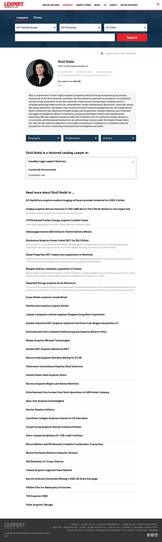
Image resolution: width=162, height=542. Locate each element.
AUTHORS (88, 530)
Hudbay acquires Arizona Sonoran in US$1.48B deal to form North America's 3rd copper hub (78, 209)
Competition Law (36, 175)
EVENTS (113, 5)
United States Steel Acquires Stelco (46, 375)
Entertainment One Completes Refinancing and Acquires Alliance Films (66, 332)
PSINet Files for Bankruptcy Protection (48, 487)
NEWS (97, 5)
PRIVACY (75, 524)
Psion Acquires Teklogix (39, 505)
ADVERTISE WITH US (97, 527)
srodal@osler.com (106, 72)
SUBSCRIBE (138, 527)
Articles (107, 138)
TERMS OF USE (128, 524)
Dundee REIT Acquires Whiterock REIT (47, 349)
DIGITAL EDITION (74, 530)
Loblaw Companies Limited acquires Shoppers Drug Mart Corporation (65, 314)
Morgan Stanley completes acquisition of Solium (54, 269)
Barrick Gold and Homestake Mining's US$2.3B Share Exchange (62, 479)
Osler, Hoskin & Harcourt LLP (77, 66)
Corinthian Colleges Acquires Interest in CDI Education (57, 418)
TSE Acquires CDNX (37, 496)
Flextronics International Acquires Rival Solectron (54, 366)
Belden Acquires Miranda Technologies (48, 340)
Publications (73, 138)
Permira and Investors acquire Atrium (47, 306)
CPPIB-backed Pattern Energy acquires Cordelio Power (57, 220)
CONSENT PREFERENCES (108, 524)
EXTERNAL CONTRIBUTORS (107, 530)
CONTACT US (114, 527)
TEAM (82, 527)
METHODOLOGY (71, 527)
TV (105, 5)
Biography (34, 138)
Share (60, 85)
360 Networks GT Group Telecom (45, 461)
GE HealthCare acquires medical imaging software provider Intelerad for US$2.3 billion (75, 200)
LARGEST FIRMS (83, 5)
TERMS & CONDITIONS (148, 524)
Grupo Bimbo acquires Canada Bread (46, 297)
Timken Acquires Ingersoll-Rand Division (49, 470)
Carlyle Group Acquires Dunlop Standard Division (53, 427)
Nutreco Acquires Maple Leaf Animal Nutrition (52, 384)
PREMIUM (153, 530)
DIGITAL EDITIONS (129, 5)
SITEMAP (126, 527)
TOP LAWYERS (128, 530)
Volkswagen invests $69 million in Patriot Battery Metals (59, 232)
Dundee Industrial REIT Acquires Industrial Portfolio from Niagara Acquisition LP (72, 323)
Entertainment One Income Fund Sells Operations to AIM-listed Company (67, 392)
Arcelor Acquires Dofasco (40, 409)
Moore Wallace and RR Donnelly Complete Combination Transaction (64, 444)
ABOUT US (56, 527)
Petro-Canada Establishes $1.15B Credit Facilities (54, 435)
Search (132, 37)
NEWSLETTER (151, 527)
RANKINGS (68, 5)
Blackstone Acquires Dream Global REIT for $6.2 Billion (57, 240)
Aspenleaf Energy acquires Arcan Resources (51, 283)
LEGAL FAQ (142, 530)
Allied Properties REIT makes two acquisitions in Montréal (59, 254)
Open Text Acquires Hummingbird (45, 401)
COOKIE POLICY (88, 524)
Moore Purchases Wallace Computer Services (52, 453)
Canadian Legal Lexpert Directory (47, 161)
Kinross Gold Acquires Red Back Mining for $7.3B (54, 358)
